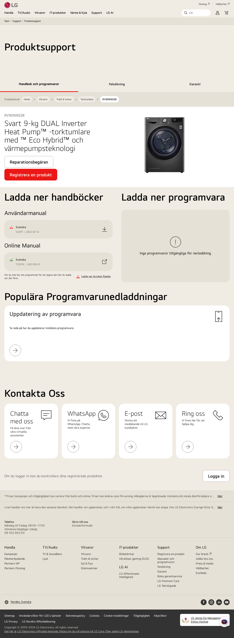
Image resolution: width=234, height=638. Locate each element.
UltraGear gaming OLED (134, 558)
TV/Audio (24, 12)
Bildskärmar (126, 554)
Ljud (45, 558)
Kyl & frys (87, 563)
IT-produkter (58, 12)
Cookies (94, 615)
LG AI (110, 12)
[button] (196, 12)
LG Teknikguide (166, 585)
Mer (220, 496)
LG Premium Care (168, 581)
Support (96, 12)
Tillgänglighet (141, 615)
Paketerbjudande (14, 558)
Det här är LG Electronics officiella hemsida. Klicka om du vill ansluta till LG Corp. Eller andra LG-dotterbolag (71, 631)
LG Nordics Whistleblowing (38, 621)
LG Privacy (11, 621)
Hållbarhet (221, 4)
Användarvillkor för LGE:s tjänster (40, 615)
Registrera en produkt (170, 554)
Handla (8, 12)
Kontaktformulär (82, 525)
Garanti (162, 571)
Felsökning (163, 566)
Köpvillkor (160, 615)
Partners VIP (12, 563)
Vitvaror (40, 12)
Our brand (202, 554)
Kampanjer (11, 554)
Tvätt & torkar (90, 558)
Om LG (201, 547)
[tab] (39, 84)
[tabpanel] (117, 231)
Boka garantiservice (169, 576)
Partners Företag (14, 568)
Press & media (204, 563)
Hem (6, 21)
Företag (203, 4)
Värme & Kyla (78, 12)
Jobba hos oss (204, 558)
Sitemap (9, 615)
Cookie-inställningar (116, 615)
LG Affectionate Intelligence (129, 575)
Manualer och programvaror (166, 560)
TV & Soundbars (52, 554)
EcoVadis (201, 573)
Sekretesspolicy (75, 615)
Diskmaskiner (89, 568)
